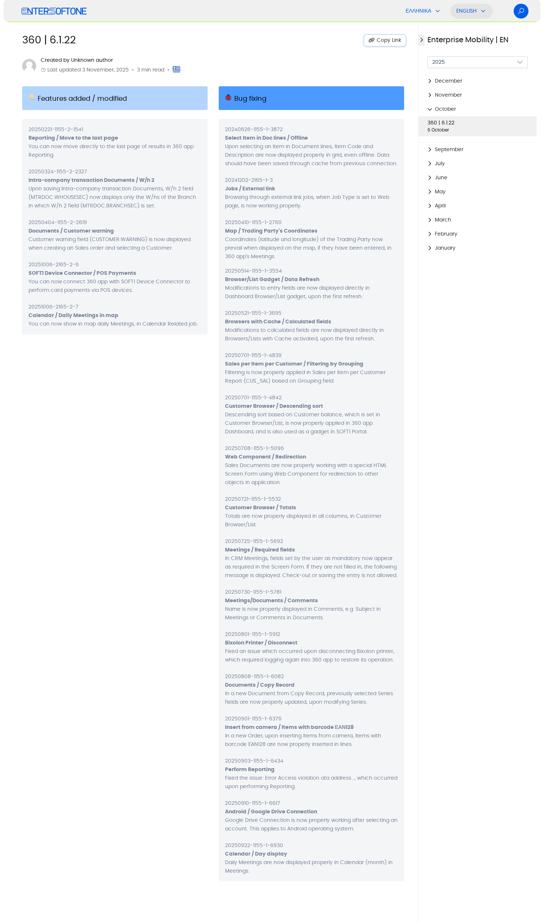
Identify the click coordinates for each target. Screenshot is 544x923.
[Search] (521, 11)
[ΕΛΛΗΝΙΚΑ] (437, 11)
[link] (478, 126)
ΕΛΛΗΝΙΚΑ (418, 11)
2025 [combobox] (438, 62)
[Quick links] (54, 11)
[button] (477, 81)
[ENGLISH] (483, 11)
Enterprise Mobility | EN (467, 40)
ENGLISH (466, 11)
